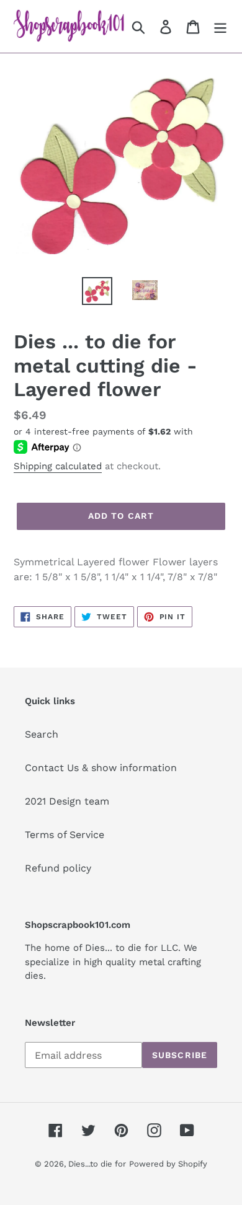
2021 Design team (67, 801)
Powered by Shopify (168, 1163)
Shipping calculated (58, 466)
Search (41, 734)
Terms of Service (64, 835)
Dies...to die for (97, 1163)
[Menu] (220, 26)
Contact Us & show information (101, 768)
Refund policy (58, 868)
